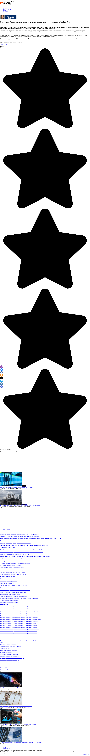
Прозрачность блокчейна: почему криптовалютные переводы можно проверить (18, 724)
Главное (4, 6)
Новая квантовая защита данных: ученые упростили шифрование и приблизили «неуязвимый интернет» (25, 556)
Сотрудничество (6, 748)
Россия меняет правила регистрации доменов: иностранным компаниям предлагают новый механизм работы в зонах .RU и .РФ (30, 538)
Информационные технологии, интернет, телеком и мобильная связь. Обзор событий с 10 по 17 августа (19, 623)
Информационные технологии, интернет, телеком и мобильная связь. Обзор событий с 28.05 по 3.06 (18, 636)
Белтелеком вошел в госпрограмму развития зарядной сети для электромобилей (19, 534)
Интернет (5, 8)
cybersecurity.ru (3, 44)
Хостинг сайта (86, 754)
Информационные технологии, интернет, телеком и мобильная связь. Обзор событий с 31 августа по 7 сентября (20, 619)
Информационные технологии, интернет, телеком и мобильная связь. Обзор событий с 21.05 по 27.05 (18, 638)
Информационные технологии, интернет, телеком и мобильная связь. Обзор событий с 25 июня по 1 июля (19, 629)
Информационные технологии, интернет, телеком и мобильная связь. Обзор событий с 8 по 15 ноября (19, 607)
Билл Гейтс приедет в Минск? (5, 665)
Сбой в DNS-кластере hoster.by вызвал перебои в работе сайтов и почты (16, 487)
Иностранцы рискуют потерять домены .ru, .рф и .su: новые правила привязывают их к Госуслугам (24, 545)
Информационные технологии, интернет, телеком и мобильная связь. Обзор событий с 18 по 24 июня (18, 631)
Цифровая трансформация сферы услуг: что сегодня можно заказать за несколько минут (20, 536)
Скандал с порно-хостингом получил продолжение (9, 656)
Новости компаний (7, 9)
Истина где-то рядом (4, 604)
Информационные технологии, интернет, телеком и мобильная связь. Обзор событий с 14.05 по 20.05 (18, 640)
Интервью (5, 12)
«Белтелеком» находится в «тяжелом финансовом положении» (15, 590)
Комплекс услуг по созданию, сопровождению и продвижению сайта (13, 592)
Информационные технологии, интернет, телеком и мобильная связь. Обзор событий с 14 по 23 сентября (19, 615)
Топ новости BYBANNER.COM (7, 547)
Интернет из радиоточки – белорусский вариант (9, 650)
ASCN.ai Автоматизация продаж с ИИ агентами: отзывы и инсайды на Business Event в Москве (21, 552)
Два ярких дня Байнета (4, 667)
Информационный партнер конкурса (8, 578)
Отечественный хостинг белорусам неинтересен (9, 600)
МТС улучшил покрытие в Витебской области (10, 565)
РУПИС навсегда (3, 642)
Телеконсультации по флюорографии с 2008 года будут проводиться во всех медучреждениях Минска (19, 598)
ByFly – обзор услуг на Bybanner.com (8, 581)
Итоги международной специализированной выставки (10, 594)
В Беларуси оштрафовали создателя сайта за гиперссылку (10, 646)
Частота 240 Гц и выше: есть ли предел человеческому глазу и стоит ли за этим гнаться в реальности (22, 540)
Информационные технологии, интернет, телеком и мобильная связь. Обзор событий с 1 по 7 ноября (18, 609)
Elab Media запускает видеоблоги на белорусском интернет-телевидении (13, 596)
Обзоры (4, 10)
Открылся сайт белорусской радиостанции (8, 644)
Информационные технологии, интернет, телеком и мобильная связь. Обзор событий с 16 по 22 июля (18, 625)
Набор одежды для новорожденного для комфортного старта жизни (15, 543)
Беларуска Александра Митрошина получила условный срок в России (16, 706)
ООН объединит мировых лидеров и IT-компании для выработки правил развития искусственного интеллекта (25, 687)
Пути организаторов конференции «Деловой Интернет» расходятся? (12, 661)
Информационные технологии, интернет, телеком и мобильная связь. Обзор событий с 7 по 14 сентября (19, 617)
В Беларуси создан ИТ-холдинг (7, 576)
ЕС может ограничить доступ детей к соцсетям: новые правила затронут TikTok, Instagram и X (21, 742)
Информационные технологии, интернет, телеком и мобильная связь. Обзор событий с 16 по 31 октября (19, 611)
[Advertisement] (39, 462)
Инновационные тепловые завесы (7, 583)
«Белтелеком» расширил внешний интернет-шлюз (9, 654)
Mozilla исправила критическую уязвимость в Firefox (12, 558)
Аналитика (5, 11)
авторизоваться (23, 451)
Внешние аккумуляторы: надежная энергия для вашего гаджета (14, 554)
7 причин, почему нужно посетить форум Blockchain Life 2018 (14, 585)
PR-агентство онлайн (4, 669)
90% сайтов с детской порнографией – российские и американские (15, 563)
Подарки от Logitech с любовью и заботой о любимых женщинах (12, 658)
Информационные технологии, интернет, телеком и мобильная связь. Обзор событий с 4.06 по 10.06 (18, 634)
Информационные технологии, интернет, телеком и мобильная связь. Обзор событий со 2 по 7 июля (18, 627)
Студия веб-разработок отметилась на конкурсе (9, 602)
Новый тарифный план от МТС (7, 561)
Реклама (4, 747)
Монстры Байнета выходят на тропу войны (8, 663)
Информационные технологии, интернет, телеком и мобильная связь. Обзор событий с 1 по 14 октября (19, 613)
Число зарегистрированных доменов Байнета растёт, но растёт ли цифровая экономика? (20, 505)
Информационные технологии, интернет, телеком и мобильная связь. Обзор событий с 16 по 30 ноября (19, 606)
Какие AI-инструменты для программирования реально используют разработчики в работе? (21, 549)
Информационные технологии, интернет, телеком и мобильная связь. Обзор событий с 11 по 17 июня (18, 633)
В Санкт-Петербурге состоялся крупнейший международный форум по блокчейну (18, 569)
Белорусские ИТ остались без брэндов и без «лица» (12, 567)
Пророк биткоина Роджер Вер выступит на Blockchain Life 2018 (14, 574)
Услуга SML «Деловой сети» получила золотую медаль (12, 572)
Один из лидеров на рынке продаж (8, 587)
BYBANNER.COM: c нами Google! (6, 652)
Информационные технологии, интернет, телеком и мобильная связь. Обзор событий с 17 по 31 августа (19, 621)
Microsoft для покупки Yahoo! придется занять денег (9, 660)
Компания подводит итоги (5, 648)
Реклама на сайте (6, 529)
